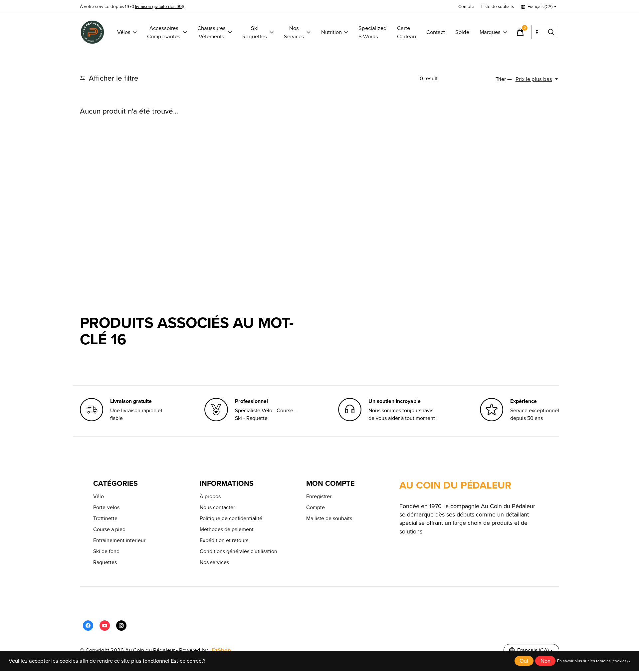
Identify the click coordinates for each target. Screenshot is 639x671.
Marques (490, 32)
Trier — (504, 79)
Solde (462, 32)
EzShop (221, 650)
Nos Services (294, 32)
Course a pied (109, 529)
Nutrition (331, 32)
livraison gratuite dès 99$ (159, 6)
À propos (210, 496)
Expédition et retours (224, 540)
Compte (315, 507)
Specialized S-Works (372, 32)
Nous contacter (217, 507)
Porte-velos (106, 507)
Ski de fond (106, 551)
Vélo (98, 496)
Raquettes (105, 562)
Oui (524, 661)
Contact (435, 32)
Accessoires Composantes (163, 32)
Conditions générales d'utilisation (238, 551)
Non (545, 661)
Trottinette (105, 518)
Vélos (123, 32)
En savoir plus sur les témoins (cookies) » (593, 661)
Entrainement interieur (119, 540)
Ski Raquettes (254, 32)
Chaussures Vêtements (211, 32)
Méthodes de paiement (227, 529)
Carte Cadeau (406, 32)
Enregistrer (318, 496)
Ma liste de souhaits (329, 518)
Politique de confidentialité (231, 518)
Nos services (214, 562)
